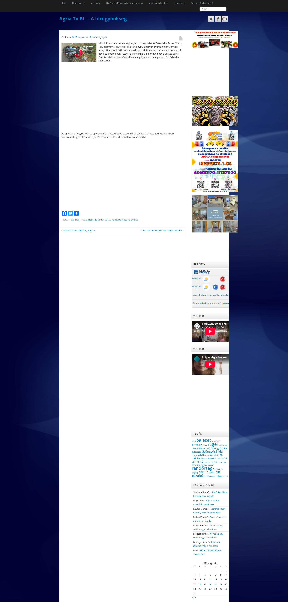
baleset (89, 220)
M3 (193, 462)
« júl (194, 597)
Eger (64, 2)
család (205, 445)
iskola (204, 458)
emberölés (201, 448)
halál (220, 451)
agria (104, 37)
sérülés (211, 472)
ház (217, 455)
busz (219, 441)
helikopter (99, 220)
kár (214, 458)
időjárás (197, 458)
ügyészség (223, 476)
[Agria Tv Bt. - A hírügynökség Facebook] (218, 19)
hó (221, 455)
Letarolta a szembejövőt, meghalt (79, 230)
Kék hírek (75, 220)
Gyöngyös (209, 451)
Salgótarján (218, 469)
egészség (223, 445)
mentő (114, 220)
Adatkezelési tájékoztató (202, 2)
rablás (204, 465)
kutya (210, 458)
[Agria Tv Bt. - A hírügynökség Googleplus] (225, 19)
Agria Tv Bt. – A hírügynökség (93, 18)
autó (194, 441)
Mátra (108, 220)
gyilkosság (196, 451)
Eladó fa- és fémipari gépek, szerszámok (124, 2)
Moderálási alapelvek (158, 2)
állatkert (213, 476)
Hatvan (196, 454)
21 (215, 584)
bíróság (197, 445)
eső (208, 448)
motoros (122, 220)
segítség (195, 472)
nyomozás (222, 462)
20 (210, 584)
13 (210, 579)
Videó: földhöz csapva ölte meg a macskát (161, 230)
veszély (207, 476)
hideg (212, 455)
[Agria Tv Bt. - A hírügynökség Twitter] (211, 19)
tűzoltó (197, 475)
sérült (203, 472)
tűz (218, 472)
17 (194, 584)
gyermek (222, 448)
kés (218, 458)
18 (200, 584)
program (196, 464)
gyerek (213, 448)
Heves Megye (78, 2)
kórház (224, 458)
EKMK (194, 448)
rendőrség (133, 220)
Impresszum (179, 2)
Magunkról (95, 2)
